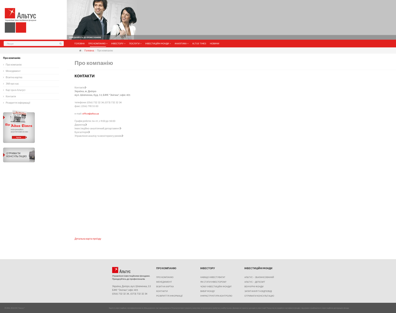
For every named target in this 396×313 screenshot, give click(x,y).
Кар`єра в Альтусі (15, 89)
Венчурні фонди (253, 286)
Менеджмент (13, 70)
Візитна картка (13, 77)
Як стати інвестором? (213, 281)
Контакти (10, 96)
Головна (79, 43)
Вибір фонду (207, 291)
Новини (214, 43)
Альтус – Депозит (254, 281)
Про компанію (96, 43)
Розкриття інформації (17, 102)
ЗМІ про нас (12, 83)
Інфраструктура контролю (216, 295)
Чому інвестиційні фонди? (216, 286)
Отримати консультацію (259, 295)
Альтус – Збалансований (259, 277)
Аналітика (181, 43)
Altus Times (199, 43)
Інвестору (117, 43)
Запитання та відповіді (258, 291)
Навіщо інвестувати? (212, 277)
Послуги (134, 43)
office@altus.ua (90, 113)
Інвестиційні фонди (157, 43)
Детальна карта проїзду (88, 238)
